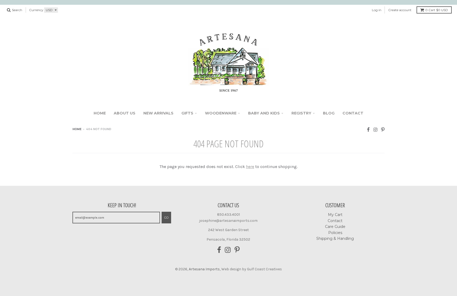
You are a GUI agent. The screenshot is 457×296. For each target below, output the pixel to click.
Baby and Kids (264, 113)
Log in (376, 10)
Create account (400, 10)
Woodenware (220, 113)
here (250, 166)
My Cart (335, 214)
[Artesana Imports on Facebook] (368, 130)
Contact (352, 113)
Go (166, 217)
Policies (335, 232)
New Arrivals (158, 113)
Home (100, 113)
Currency (36, 10)
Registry (301, 113)
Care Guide (335, 226)
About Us (124, 113)
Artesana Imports (204, 269)
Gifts (187, 113)
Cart (436, 10)
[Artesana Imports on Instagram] (375, 130)
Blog (329, 113)
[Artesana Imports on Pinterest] (383, 130)
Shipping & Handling (335, 238)
